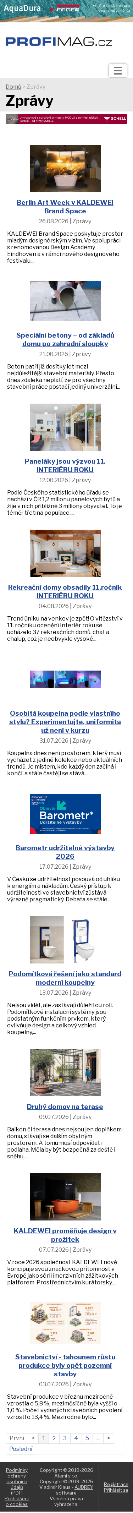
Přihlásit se (116, 1490)
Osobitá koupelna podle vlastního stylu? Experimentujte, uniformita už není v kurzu (65, 721)
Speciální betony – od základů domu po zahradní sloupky (65, 339)
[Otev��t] (118, 71)
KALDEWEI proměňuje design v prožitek (65, 1235)
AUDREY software (74, 1490)
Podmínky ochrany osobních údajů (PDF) (17, 1481)
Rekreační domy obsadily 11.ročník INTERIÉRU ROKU (65, 591)
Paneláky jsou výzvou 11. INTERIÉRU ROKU (65, 465)
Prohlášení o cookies (17, 1501)
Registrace (116, 1484)
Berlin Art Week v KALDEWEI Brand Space (65, 206)
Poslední (20, 1449)
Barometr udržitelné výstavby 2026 (65, 852)
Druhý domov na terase (65, 1106)
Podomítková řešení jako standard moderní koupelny (65, 978)
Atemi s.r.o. (66, 1476)
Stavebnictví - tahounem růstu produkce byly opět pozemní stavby (65, 1365)
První (17, 1438)
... (98, 1438)
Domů (13, 86)
